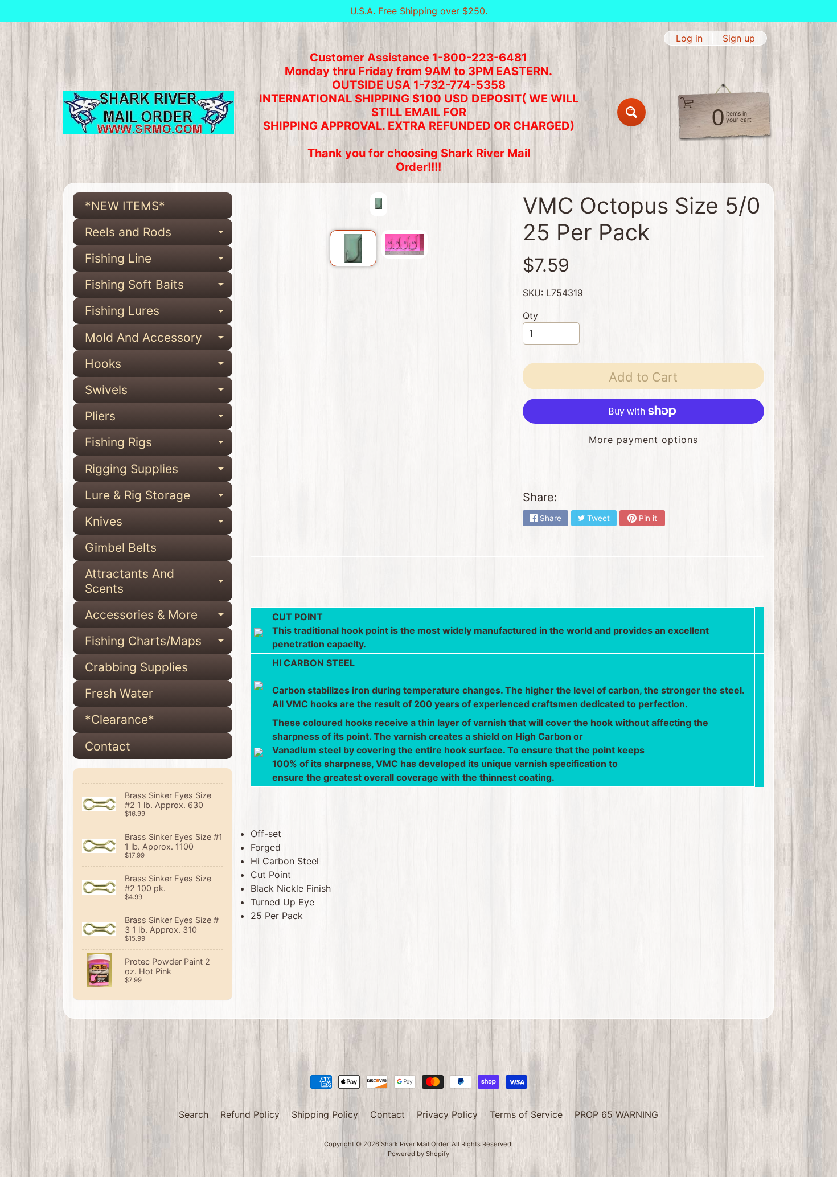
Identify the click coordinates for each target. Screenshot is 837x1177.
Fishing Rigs (158, 445)
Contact (107, 746)
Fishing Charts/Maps (158, 644)
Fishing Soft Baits (158, 287)
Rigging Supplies (158, 472)
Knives (158, 524)
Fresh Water (119, 693)
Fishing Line (158, 261)
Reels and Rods (158, 235)
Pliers (158, 419)
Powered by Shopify (418, 1154)
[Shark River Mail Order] (148, 112)
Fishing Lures (158, 314)
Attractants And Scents (158, 581)
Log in (689, 38)
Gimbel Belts (121, 547)
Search (193, 1114)
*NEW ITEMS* (125, 206)
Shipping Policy (325, 1114)
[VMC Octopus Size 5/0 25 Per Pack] (353, 248)
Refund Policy (250, 1114)
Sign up (739, 38)
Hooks (158, 366)
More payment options (643, 439)
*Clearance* (119, 719)
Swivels (158, 393)
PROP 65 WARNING (616, 1114)
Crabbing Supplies (136, 667)
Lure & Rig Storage (158, 498)
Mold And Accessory (158, 340)
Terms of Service (526, 1114)
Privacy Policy (447, 1114)
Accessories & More (158, 618)
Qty (530, 315)
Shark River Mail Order (414, 1144)
